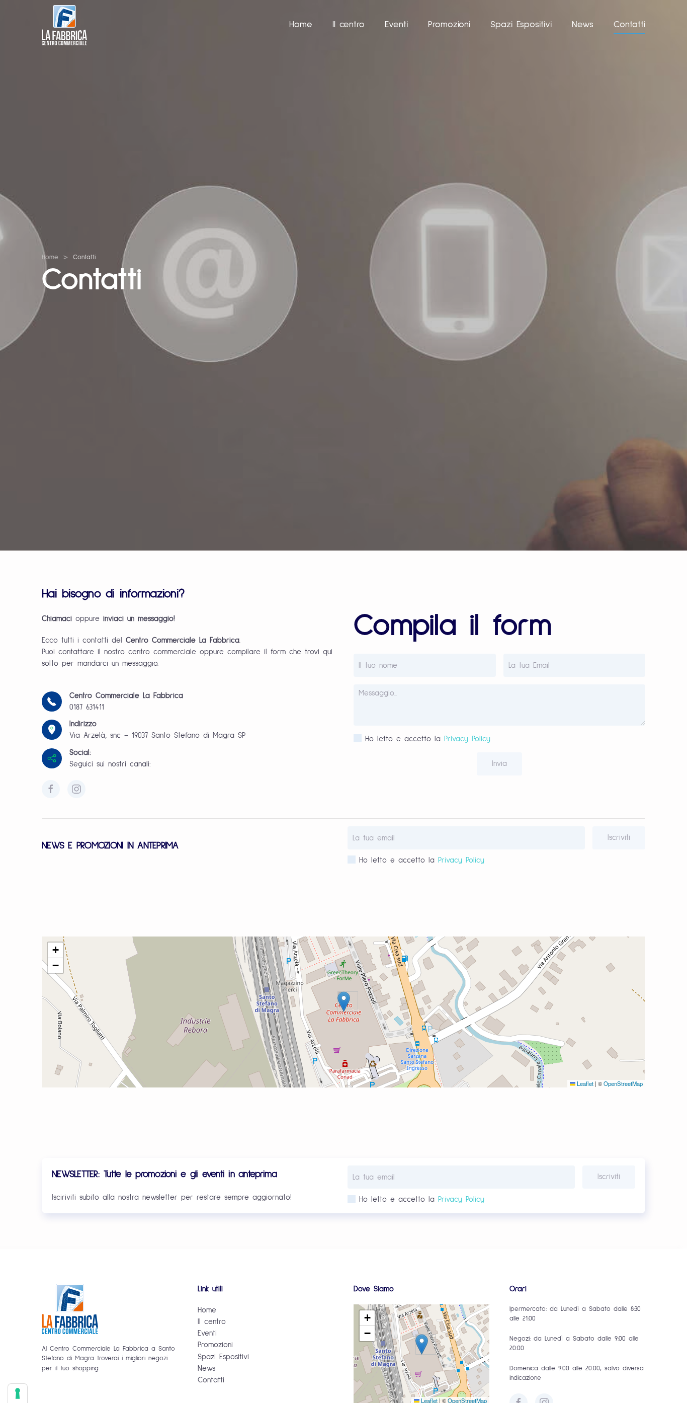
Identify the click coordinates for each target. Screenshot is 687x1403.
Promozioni (449, 24)
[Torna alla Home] (64, 25)
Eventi (396, 24)
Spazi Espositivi (521, 24)
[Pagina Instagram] (76, 789)
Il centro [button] (348, 24)
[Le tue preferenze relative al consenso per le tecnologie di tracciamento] (17, 1393)
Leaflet (584, 1083)
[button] (343, 1001)
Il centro (212, 1322)
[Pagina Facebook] (51, 789)
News (582, 24)
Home (300, 24)
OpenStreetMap (623, 1083)
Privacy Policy (467, 739)
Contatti (629, 24)
